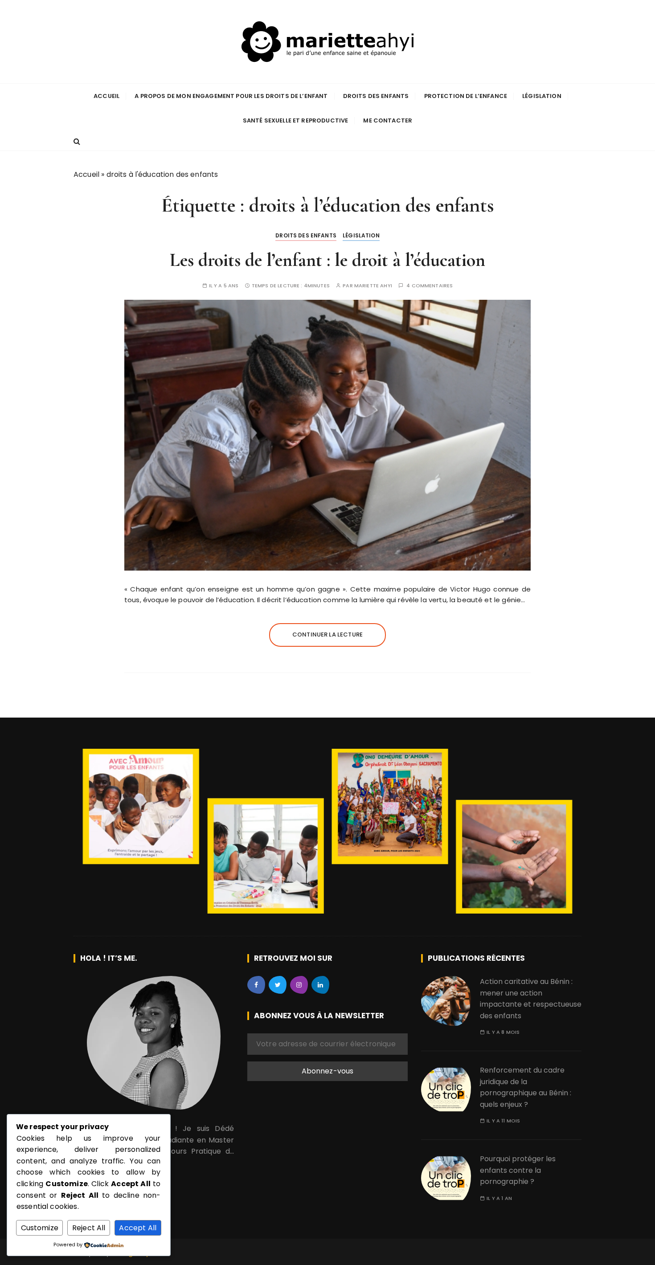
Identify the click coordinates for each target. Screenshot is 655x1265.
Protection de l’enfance (465, 96)
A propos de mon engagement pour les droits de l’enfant (231, 96)
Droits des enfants (376, 96)
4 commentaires (429, 285)
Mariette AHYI (373, 285)
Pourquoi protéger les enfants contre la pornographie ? (518, 1170)
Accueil (106, 96)
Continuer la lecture (327, 634)
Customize (39, 1228)
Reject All (89, 1228)
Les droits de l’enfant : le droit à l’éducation (327, 260)
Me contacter (387, 120)
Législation (541, 96)
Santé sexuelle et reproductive (295, 120)
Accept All (137, 1228)
